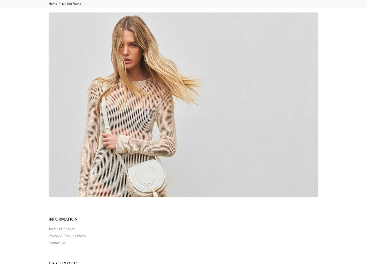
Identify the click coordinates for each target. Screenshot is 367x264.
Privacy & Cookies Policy (67, 235)
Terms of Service (62, 228)
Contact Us (57, 242)
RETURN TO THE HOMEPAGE (256, 125)
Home (53, 3)
